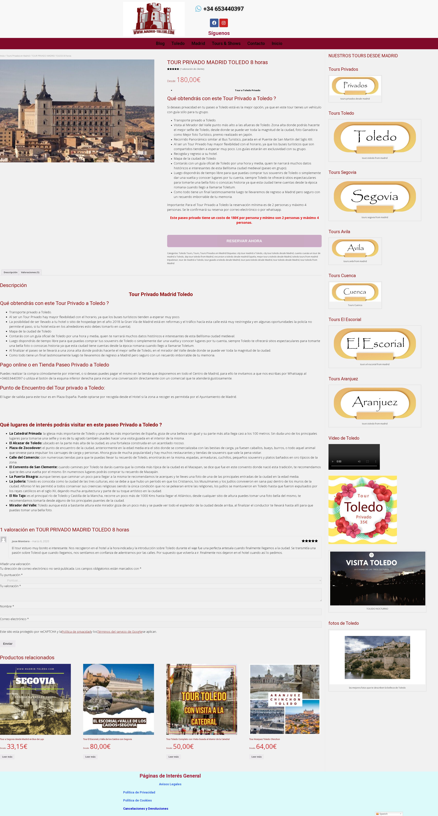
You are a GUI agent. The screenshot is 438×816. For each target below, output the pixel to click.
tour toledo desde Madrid (286, 259)
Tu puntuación (11, 575)
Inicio (277, 43)
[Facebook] (214, 23)
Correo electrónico (14, 619)
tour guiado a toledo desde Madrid (222, 259)
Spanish (383, 814)
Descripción (10, 272)
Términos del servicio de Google (119, 632)
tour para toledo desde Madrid (256, 259)
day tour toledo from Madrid (199, 256)
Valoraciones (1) (30, 272)
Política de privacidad (76, 632)
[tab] (10, 272)
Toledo (178, 43)
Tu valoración (10, 586)
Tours (196, 253)
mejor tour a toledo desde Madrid (274, 256)
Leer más (7, 756)
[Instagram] (223, 23)
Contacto (256, 43)
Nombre (7, 606)
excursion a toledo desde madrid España (235, 256)
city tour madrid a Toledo (249, 253)
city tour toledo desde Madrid (278, 253)
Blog (160, 43)
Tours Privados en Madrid (18, 55)
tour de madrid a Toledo (191, 259)
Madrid (198, 43)
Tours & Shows (226, 43)
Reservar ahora (244, 241)
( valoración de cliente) (192, 68)
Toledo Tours (185, 253)
